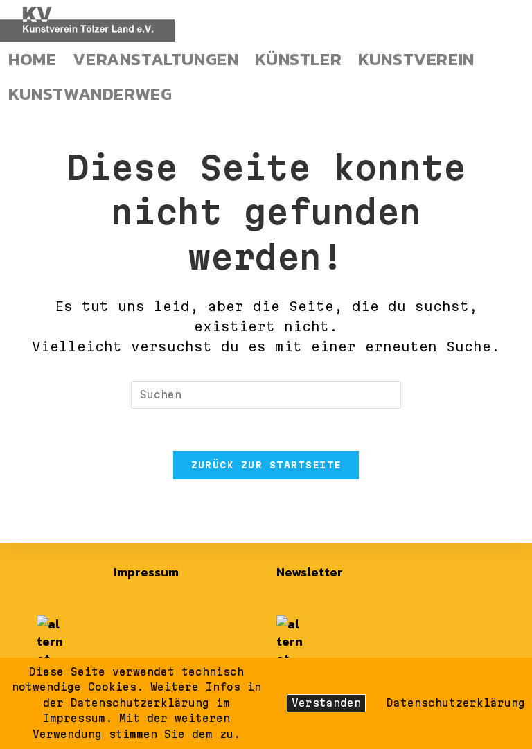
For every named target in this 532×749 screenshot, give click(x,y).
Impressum (146, 572)
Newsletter (309, 572)
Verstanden (326, 703)
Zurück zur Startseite (266, 464)
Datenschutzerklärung (456, 703)
